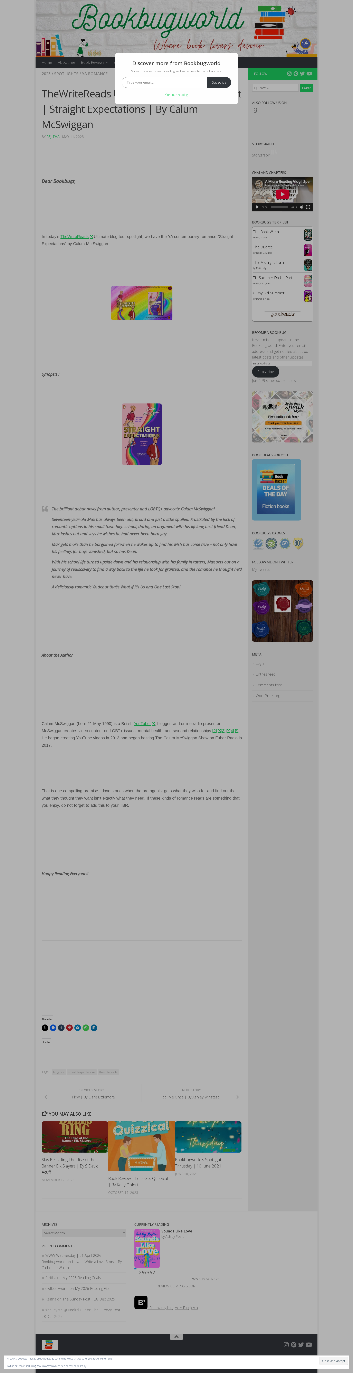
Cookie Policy (79, 1366)
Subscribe (219, 82)
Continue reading (176, 95)
